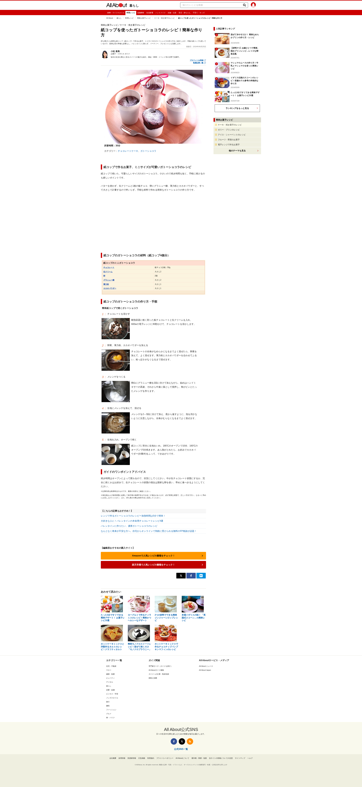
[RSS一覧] (190, 741)
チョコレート (108, 267)
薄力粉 (106, 284)
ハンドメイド (160, 13)
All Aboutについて (182, 758)
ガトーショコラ (148, 151)
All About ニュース (206, 666)
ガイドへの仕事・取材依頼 (159, 674)
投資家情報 (132, 758)
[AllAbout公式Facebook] (174, 741)
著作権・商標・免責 (199, 758)
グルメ (108, 714)
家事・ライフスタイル (115, 13)
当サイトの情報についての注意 (221, 758)
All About (109, 18)
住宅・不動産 (111, 666)
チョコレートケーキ (128, 151)
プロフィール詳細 (196, 60)
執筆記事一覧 (198, 63)
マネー (108, 670)
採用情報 (121, 758)
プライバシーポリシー (164, 758)
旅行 (108, 702)
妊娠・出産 (172, 13)
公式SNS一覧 (181, 749)
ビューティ (110, 678)
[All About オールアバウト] (116, 5)
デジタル (109, 682)
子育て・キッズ (199, 13)
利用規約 (150, 758)
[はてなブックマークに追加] (201, 575)
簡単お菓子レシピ (144, 18)
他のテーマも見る (237, 150)
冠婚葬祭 (140, 13)
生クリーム (108, 272)
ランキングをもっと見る (237, 108)
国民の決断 (153, 678)
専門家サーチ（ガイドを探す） (160, 666)
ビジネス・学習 (112, 694)
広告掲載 (141, 758)
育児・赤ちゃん (184, 13)
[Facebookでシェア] (191, 575)
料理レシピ (131, 13)
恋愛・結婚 (110, 690)
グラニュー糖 (108, 280)
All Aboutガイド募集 (156, 670)
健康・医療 (110, 674)
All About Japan (205, 670)
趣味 (108, 706)
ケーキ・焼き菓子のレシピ (164, 18)
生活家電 (149, 13)
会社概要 (112, 758)
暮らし (134, 5)
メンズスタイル (112, 698)
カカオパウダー (109, 288)
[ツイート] (181, 575)
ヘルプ (250, 758)
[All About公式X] (182, 741)
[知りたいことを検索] (244, 5)
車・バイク (110, 718)
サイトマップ (240, 758)
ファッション (111, 710)
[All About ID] (253, 5)
